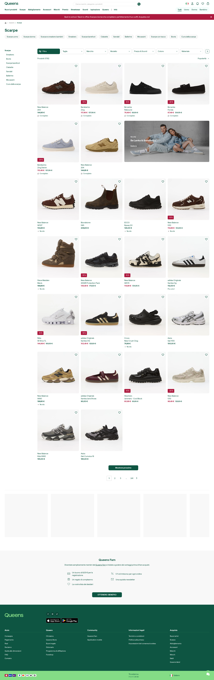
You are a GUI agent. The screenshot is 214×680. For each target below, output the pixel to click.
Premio (65, 10)
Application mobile (94, 640)
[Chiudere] (211, 17)
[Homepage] (24, 615)
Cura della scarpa (13, 84)
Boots (8, 59)
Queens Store (51, 640)
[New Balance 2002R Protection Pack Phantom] (101, 257)
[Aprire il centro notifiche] (197, 3)
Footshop (49, 655)
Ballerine (9, 76)
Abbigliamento (34, 10)
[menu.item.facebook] (48, 614)
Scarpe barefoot (13, 63)
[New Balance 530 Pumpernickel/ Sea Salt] (188, 199)
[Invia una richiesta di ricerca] (138, 4)
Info (115, 10)
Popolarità (202, 58)
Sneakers (10, 55)
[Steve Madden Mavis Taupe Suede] (58, 257)
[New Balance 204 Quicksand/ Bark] (101, 141)
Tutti (180, 10)
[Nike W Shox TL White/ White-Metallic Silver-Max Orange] (58, 315)
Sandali (9, 71)
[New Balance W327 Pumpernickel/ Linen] (58, 199)
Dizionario (50, 647)
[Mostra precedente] (137, 478)
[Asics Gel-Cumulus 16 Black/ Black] (101, 430)
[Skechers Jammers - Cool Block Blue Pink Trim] (145, 372)
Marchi (57, 10)
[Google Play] (69, 620)
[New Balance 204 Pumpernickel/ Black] (58, 84)
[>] (207, 51)
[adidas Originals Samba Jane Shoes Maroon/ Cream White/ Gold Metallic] (101, 372)
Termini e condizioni (136, 636)
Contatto (8, 658)
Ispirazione (95, 10)
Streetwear (75, 10)
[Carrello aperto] (208, 3)
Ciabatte (9, 67)
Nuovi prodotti (11, 10)
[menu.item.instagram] (52, 614)
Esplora (134, 146)
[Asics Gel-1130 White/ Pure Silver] (188, 315)
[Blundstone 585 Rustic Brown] (101, 199)
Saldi (172, 658)
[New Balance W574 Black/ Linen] (145, 257)
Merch (172, 655)
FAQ (6, 655)
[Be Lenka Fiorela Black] (188, 84)
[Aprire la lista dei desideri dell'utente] (202, 3)
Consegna (9, 636)
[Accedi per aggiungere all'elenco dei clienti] (76, 66)
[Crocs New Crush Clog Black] (145, 315)
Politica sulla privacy (136, 640)
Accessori (47, 10)
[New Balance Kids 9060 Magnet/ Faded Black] (58, 430)
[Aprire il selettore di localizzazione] (187, 3)
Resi (6, 643)
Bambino (203, 10)
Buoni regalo (51, 643)
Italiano (177, 675)
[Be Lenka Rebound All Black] (145, 84)
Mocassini (10, 80)
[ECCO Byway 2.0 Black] (145, 199)
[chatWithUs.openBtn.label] (208, 674)
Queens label (175, 662)
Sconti (85, 10)
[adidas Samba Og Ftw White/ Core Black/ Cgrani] (188, 257)
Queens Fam (100, 565)
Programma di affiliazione (56, 651)
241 (132, 478)
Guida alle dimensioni (13, 651)
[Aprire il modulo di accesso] (192, 3)
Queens (105, 10)
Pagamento (9, 640)
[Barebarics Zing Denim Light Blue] (58, 141)
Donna (194, 10)
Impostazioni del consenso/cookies (142, 643)
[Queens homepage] (11, 3)
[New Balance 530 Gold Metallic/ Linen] (188, 372)
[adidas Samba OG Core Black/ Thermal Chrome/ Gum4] (101, 315)
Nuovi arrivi (174, 636)
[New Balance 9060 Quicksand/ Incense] (58, 372)
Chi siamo (50, 636)
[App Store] (53, 620)
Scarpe (23, 10)
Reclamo (8, 647)
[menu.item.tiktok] (57, 614)
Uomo (186, 10)
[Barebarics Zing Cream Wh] (101, 84)
